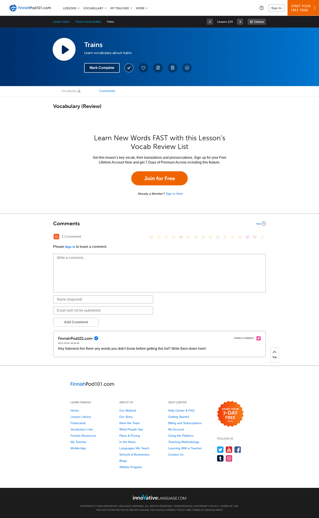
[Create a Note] (158, 68)
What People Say (131, 429)
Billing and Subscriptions (185, 423)
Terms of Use (229, 506)
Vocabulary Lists (82, 429)
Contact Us (175, 454)
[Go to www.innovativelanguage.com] (159, 497)
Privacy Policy (209, 506)
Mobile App (78, 448)
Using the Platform (181, 435)
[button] (261, 8)
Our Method (127, 410)
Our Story (126, 416)
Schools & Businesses (134, 454)
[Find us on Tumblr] (220, 458)
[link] (210, 22)
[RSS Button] (56, 236)
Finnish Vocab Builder (88, 21)
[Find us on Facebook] (237, 449)
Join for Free (159, 178)
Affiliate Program (130, 467)
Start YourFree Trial (301, 8)
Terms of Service (203, 510)
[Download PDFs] (172, 68)
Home (75, 410)
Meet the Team (129, 423)
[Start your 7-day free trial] (230, 414)
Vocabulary (93, 8)
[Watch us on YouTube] (229, 449)
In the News (127, 442)
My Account (176, 429)
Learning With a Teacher (185, 448)
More (140, 8)
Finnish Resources (83, 435)
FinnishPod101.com (186, 506)
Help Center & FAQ (181, 410)
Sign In (276, 8)
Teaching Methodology (183, 442)
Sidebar (259, 22)
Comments (107, 91)
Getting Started (178, 416)
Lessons (69, 8)
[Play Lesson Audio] (64, 49)
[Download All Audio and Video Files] (187, 68)
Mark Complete (102, 68)
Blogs (123, 460)
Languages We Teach (134, 448)
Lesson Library (61, 21)
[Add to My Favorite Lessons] (143, 68)
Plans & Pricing (129, 435)
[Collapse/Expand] (159, 223)
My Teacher (119, 8)
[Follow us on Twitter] (220, 449)
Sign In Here (174, 193)
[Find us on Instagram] (229, 458)
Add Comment (76, 322)
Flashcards (78, 423)
